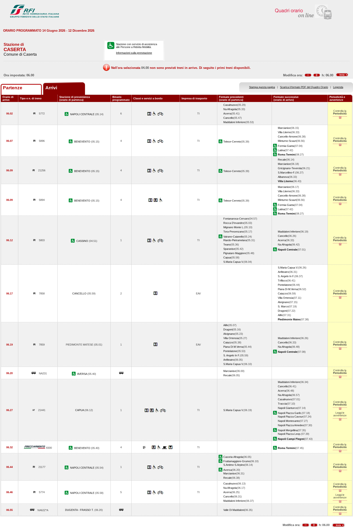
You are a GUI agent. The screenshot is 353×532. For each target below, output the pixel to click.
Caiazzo (282, 293)
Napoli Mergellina (288, 430)
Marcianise (284, 127)
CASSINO (82, 240)
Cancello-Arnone (287, 136)
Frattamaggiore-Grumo (236, 461)
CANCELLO (79, 293)
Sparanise (229, 248)
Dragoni (282, 310)
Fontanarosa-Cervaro (236, 218)
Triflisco (282, 280)
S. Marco (283, 306)
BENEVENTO (82, 141)
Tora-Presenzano (233, 231)
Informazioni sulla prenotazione (134, 52)
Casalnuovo (230, 104)
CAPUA (80, 410)
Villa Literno (284, 132)
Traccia (282, 403)
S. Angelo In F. (286, 276)
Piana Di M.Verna (288, 289)
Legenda (338, 87)
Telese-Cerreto (232, 141)
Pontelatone (285, 284)
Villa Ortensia (285, 297)
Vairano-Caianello (233, 236)
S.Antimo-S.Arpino (233, 464)
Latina (281, 150)
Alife (280, 315)
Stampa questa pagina (262, 87)
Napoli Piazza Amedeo (291, 425)
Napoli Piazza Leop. (289, 433)
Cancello (228, 117)
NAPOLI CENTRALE (82, 114)
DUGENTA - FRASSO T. (79, 509)
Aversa (227, 469)
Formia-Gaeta (286, 145)
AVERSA (82, 373)
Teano (227, 244)
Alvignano (283, 302)
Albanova (283, 176)
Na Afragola (230, 109)
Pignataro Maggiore (234, 253)
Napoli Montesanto (288, 420)
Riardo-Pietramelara (235, 240)
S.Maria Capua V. (233, 261)
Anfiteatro (283, 271)
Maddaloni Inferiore (234, 122)
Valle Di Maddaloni (233, 509)
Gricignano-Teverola (290, 168)
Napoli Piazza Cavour (290, 416)
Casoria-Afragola (233, 456)
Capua (227, 257)
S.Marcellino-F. (286, 172)
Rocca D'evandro (233, 222)
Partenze (12, 87)
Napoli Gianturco (287, 407)
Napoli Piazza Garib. (290, 413)
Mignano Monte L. (233, 227)
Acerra (227, 113)
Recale (282, 159)
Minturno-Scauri (287, 140)
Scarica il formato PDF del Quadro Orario (304, 87)
